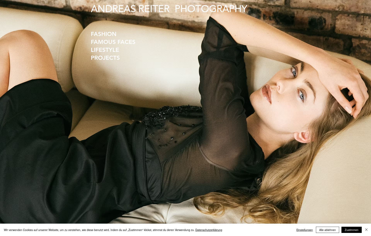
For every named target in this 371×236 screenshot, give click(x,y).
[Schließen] (366, 230)
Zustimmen (351, 230)
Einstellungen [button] (304, 230)
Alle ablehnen (327, 230)
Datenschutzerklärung (208, 230)
